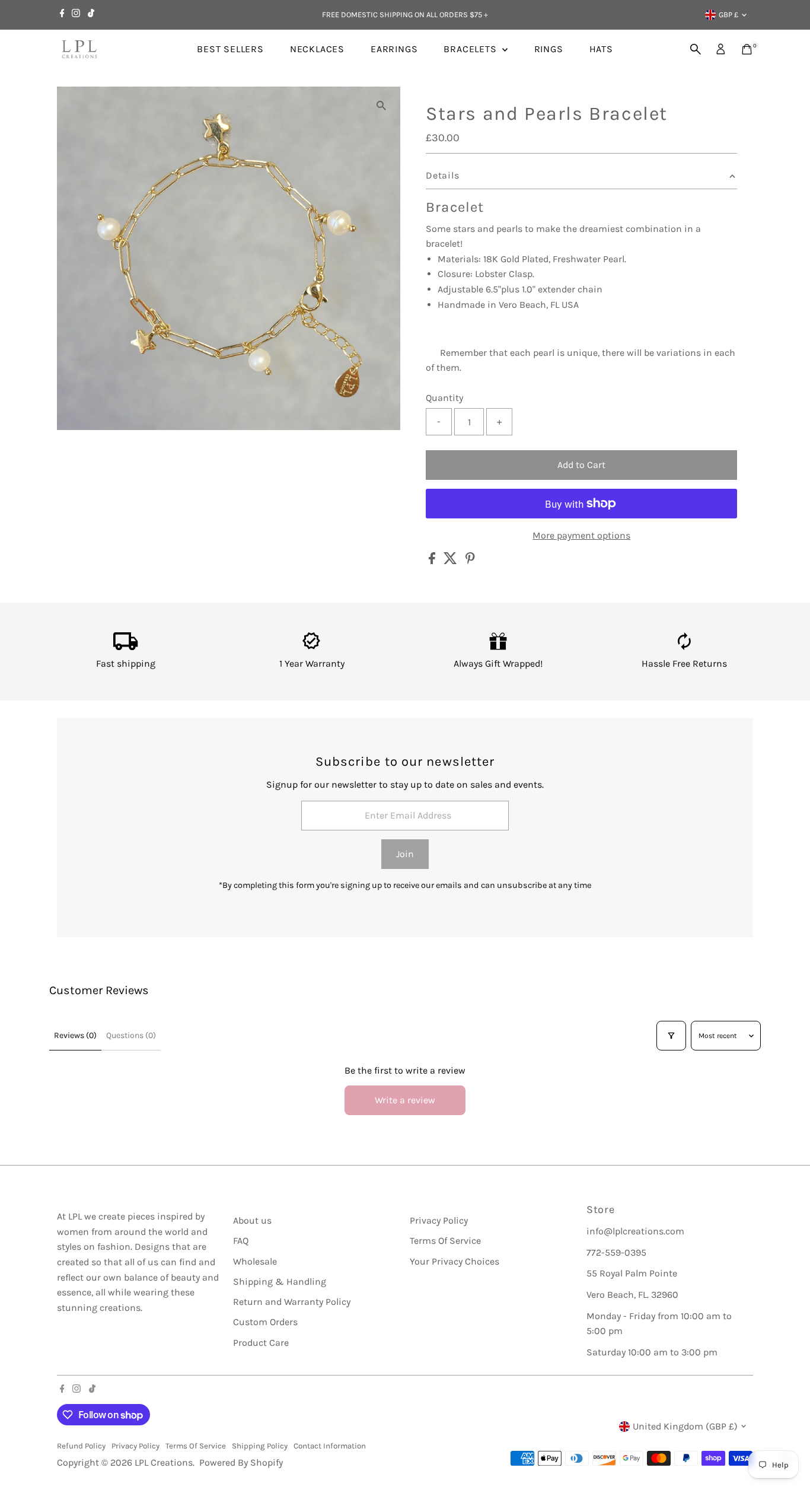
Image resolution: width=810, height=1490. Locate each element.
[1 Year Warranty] (311, 646)
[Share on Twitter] (452, 560)
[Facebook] (62, 15)
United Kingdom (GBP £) (685, 1426)
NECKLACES (317, 49)
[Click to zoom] (381, 106)
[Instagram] (76, 15)
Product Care (261, 1342)
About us (252, 1220)
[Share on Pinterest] (470, 560)
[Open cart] (747, 49)
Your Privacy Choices (454, 1261)
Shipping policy (260, 1445)
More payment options (581, 535)
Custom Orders (265, 1321)
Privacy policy (135, 1445)
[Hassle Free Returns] (684, 646)
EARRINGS (394, 49)
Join (405, 853)
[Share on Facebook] (433, 560)
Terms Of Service (445, 1240)
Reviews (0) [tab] (75, 1035)
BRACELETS (471, 49)
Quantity (444, 397)
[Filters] (671, 1035)
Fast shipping (125, 663)
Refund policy (81, 1445)
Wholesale (255, 1261)
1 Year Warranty (312, 663)
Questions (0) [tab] (131, 1035)
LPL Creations (164, 1462)
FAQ (240, 1240)
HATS (601, 49)
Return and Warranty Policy (291, 1301)
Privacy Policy (439, 1220)
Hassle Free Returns (684, 663)
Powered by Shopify (241, 1462)
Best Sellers (230, 49)
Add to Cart (581, 464)
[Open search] (695, 49)
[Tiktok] (91, 15)
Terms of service (195, 1445)
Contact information (330, 1445)
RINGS (548, 49)
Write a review (405, 1100)
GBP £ (728, 14)
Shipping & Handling (279, 1281)
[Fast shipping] (125, 646)
